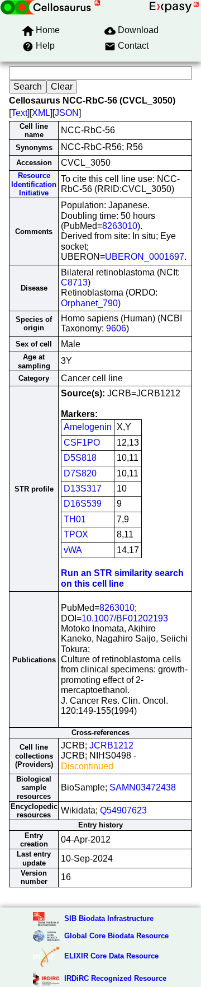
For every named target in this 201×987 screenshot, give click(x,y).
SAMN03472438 (142, 787)
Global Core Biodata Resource (116, 936)
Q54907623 (123, 810)
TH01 (75, 519)
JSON (67, 113)
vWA (73, 550)
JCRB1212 (111, 745)
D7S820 (80, 473)
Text (19, 113)
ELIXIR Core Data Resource (111, 956)
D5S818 (80, 457)
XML (41, 113)
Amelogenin (88, 427)
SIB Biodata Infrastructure (109, 918)
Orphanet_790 (89, 303)
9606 (116, 328)
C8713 (74, 282)
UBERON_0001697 (144, 256)
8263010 (119, 226)
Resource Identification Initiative (33, 184)
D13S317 (83, 488)
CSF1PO (82, 442)
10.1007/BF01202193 (125, 618)
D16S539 (83, 503)
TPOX (76, 534)
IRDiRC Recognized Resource (115, 978)
